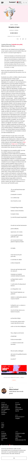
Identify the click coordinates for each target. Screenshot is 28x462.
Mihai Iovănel (14, 30)
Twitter (23, 39)
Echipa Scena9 (5, 406)
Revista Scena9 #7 (19, 416)
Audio (2, 426)
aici (19, 453)
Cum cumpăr (18, 436)
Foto (2, 427)
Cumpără (17, 418)
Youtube (3, 436)
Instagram (4, 435)
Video (2, 424)
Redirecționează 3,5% (20, 440)
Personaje (17, 404)
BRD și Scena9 (4, 407)
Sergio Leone (14, 144)
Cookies (17, 435)
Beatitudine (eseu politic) (16, 44)
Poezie (16, 24)
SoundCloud (4, 438)
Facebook (3, 433)
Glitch (24, 142)
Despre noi (4, 404)
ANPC (16, 438)
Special (17, 411)
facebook (20, 39)
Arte (18, 377)
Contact (3, 414)
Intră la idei (18, 407)
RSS (2, 440)
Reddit (25, 39)
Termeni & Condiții (20, 433)
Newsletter (4, 412)
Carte (11, 24)
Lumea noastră (19, 409)
